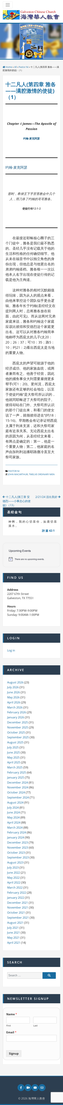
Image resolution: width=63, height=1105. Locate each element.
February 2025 (16, 772)
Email (11, 1032)
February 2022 (16, 892)
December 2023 (17, 842)
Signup (14, 1053)
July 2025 (13, 747)
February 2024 (16, 832)
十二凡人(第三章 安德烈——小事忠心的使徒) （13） (17, 501)
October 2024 (16, 792)
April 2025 (13, 762)
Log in (11, 650)
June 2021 (13, 932)
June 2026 (13, 692)
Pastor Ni (23, 66)
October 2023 (16, 852)
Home (9, 66)
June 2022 (13, 872)
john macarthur (18, 474)
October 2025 (16, 732)
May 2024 (13, 817)
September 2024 (18, 797)
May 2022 (13, 878)
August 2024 (15, 802)
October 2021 (16, 912)
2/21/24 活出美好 (46, 497)
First (8, 1025)
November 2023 (17, 847)
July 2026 (13, 687)
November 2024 (17, 787)
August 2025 (15, 742)
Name (11, 1014)
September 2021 (18, 918)
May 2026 (13, 697)
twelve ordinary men (42, 474)
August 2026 (15, 682)
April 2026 (13, 702)
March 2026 (15, 707)
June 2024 (13, 812)
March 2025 (15, 767)
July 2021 (13, 928)
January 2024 (15, 837)
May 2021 (13, 937)
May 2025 (13, 757)
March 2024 (15, 827)
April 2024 (13, 822)
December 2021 (17, 903)
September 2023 (18, 857)
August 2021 (15, 923)
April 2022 (13, 882)
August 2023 (15, 862)
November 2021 (17, 907)
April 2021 (13, 943)
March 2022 (15, 887)
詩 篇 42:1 (48, 531)
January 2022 (15, 898)
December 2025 (17, 722)
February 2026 (16, 712)
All (15, 66)
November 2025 (17, 727)
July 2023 (13, 867)
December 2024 (17, 782)
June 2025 (13, 752)
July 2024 (13, 807)
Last (35, 1025)
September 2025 (18, 737)
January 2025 (15, 777)
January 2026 (15, 717)
